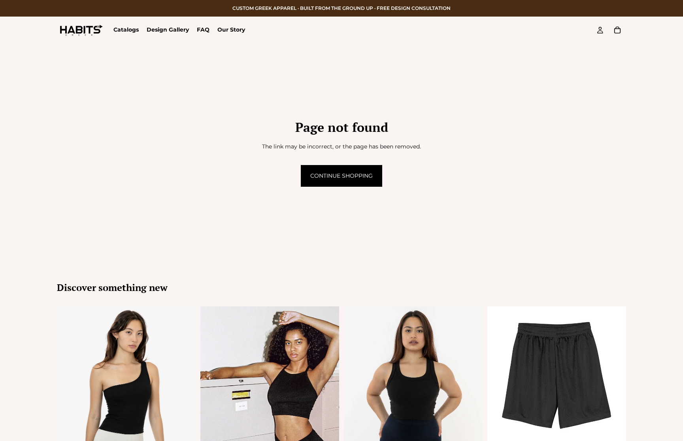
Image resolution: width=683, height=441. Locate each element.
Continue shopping (341, 175)
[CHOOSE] (614, 433)
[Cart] (617, 30)
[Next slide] (327, 410)
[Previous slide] (212, 410)
